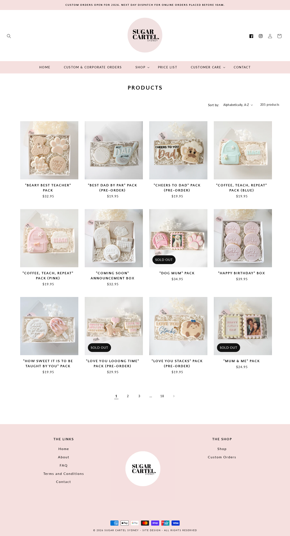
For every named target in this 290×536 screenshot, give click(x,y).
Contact (63, 482)
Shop (222, 449)
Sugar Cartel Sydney (121, 530)
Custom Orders (222, 457)
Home (63, 449)
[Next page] (173, 396)
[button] (9, 36)
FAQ (64, 465)
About (63, 457)
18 (162, 396)
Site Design (151, 530)
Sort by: (213, 105)
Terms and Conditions (63, 473)
